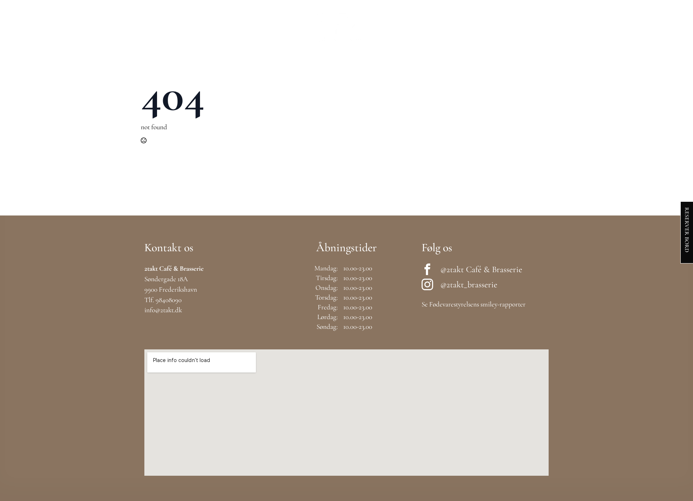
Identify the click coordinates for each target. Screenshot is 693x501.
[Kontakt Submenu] (617, 27)
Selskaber (441, 27)
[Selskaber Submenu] (466, 27)
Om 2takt (552, 27)
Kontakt (595, 27)
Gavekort (395, 27)
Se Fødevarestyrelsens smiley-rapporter (474, 304)
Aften (244, 27)
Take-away (284, 27)
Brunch (169, 27)
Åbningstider (502, 27)
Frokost (208, 27)
